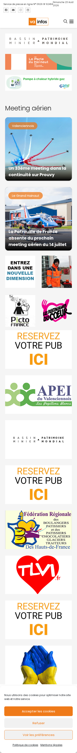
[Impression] (38, 394)
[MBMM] (38, 41)
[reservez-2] (38, 484)
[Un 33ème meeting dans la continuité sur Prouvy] (38, 149)
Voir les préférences (39, 735)
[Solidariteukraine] (38, 665)
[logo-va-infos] (38, 21)
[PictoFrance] (20, 310)
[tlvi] (38, 575)
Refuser (39, 723)
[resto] (57, 310)
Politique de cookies (25, 745)
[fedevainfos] (38, 529)
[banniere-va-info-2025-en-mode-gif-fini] (38, 83)
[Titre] (6, 10)
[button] (65, 21)
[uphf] (20, 272)
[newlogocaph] (38, 62)
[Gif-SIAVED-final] (57, 272)
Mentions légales (51, 745)
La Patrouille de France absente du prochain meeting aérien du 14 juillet (38, 238)
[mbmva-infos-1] (38, 439)
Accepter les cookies (38, 711)
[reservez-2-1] (38, 349)
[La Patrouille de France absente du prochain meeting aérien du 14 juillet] (38, 218)
